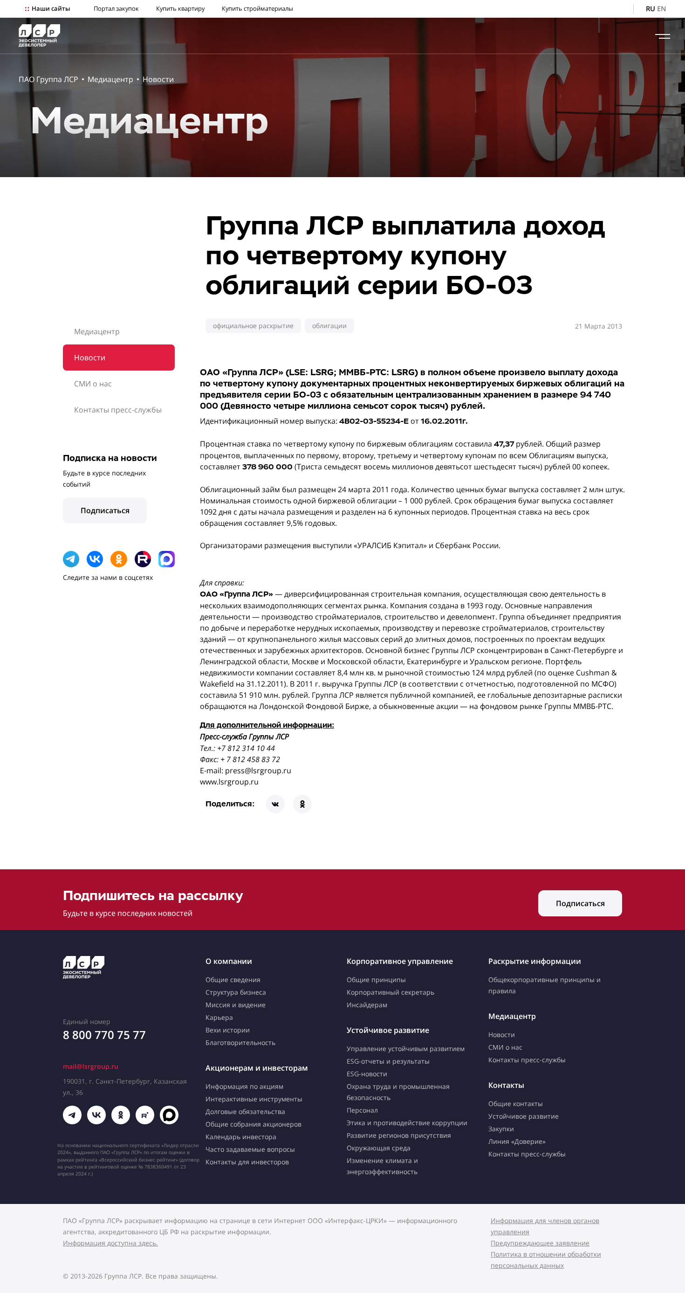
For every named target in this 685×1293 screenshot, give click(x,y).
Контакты (506, 1085)
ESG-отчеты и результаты (388, 1061)
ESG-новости (367, 1073)
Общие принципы (376, 979)
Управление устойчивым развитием (406, 1048)
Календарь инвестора (241, 1136)
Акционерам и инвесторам (257, 1068)
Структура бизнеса (236, 992)
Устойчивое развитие (388, 1030)
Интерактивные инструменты (254, 1098)
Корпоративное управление (400, 961)
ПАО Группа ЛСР (48, 79)
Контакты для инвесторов (247, 1161)
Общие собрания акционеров (253, 1124)
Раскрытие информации (534, 961)
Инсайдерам (367, 1004)
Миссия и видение (236, 1004)
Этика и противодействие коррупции (407, 1122)
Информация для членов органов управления (545, 1226)
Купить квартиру (180, 9)
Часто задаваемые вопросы (250, 1149)
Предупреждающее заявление (540, 1242)
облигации (329, 325)
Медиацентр (110, 79)
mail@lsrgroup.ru (90, 1066)
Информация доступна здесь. (110, 1242)
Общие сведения (233, 979)
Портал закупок (116, 9)
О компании (229, 961)
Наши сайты (51, 9)
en (661, 8)
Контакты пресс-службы (118, 410)
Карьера (219, 1017)
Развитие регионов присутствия (399, 1135)
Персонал (362, 1110)
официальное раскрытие (253, 325)
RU (650, 8)
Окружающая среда (379, 1147)
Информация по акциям (244, 1086)
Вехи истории (228, 1029)
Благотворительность (240, 1042)
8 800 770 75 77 (104, 1034)
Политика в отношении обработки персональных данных (546, 1260)
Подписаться (105, 510)
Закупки (501, 1128)
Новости (158, 79)
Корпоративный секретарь (390, 992)
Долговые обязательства (245, 1111)
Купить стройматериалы (257, 9)
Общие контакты (515, 1103)
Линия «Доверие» (517, 1141)
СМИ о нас (93, 383)
